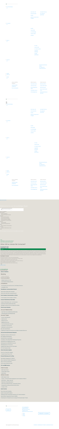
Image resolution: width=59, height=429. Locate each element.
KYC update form (42, 67)
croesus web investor (43, 85)
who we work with (33, 13)
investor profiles (33, 33)
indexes (40, 66)
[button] (2, 249)
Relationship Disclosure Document (27, 411)
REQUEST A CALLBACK (44, 413)
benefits (32, 15)
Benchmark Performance (26, 409)
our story (35, 45)
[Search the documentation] (1, 209)
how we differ (33, 30)
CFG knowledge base (34, 189)
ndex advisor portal (34, 83)
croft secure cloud (33, 85)
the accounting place (15, 185)
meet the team (36, 47)
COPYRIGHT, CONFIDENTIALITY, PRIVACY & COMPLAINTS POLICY (43, 424)
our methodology (33, 31)
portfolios (32, 35)
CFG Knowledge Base (25, 407)
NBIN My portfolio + (43, 83)
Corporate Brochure (25, 408)
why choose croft (33, 11)
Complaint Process (25, 410)
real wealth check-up (43, 11)
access (8, 410)
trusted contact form (42, 68)
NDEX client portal (43, 87)
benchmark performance (43, 64)
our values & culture (37, 146)
